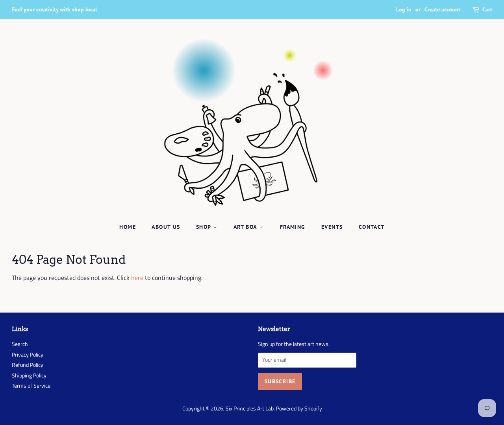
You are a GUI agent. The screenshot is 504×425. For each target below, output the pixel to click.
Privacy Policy (27, 355)
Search (20, 344)
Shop (204, 226)
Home (127, 226)
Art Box (246, 226)
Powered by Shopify (299, 408)
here (137, 277)
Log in (403, 9)
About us (166, 226)
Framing (293, 226)
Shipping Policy (29, 375)
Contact (372, 226)
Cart (487, 9)
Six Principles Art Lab (250, 408)
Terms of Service (31, 386)
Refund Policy (27, 365)
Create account (442, 9)
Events (332, 226)
